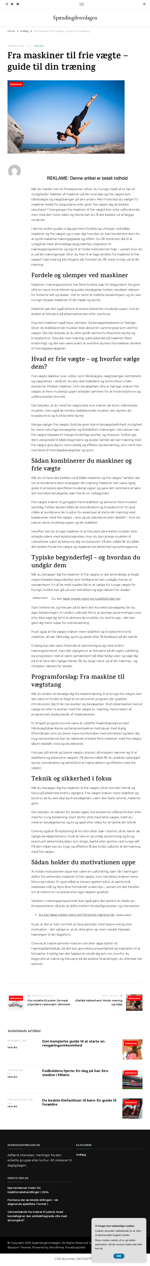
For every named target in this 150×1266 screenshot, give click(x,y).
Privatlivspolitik (75, 1247)
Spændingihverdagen (75, 17)
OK (118, 1256)
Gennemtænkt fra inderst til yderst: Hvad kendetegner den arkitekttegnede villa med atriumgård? (37, 1216)
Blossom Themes (19, 1247)
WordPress (56, 1247)
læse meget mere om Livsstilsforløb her (92, 598)
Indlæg (39, 46)
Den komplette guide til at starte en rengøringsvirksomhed (73, 1043)
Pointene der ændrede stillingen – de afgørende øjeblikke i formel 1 (33, 1202)
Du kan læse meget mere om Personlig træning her (77, 915)
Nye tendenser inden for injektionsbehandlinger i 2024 (28, 1190)
